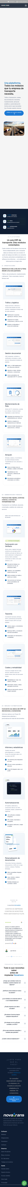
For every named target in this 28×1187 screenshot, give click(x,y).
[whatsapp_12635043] (24, 1183)
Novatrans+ (4, 1141)
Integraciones (5, 1138)
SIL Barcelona (5, 1158)
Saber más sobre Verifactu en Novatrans (12, 516)
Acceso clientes (5, 1176)
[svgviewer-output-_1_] (5, 5)
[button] (26, 5)
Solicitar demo (5, 1169)
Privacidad (4, 1182)
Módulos (3, 1134)
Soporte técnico (5, 1172)
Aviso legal (4, 1179)
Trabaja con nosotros (7, 1162)
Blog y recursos (5, 1155)
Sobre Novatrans (5, 1151)
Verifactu (3, 1145)
